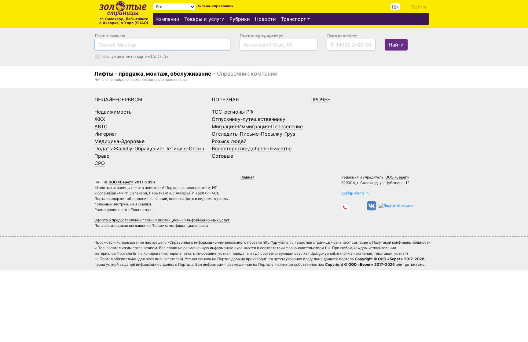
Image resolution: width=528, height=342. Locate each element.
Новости (265, 19)
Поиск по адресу (261, 36)
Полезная (225, 99)
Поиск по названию (110, 36)
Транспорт (293, 19)
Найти (396, 45)
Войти (419, 7)
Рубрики (239, 19)
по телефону (342, 36)
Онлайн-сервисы (118, 99)
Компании (167, 19)
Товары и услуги (204, 19)
